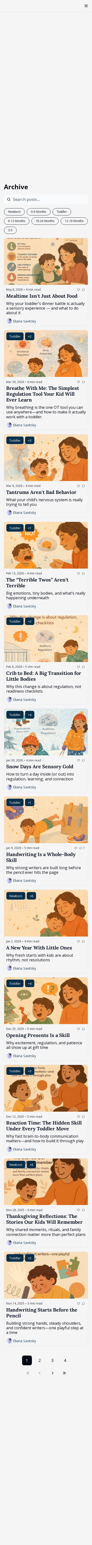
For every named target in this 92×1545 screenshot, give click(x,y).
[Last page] (64, 1373)
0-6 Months (38, 212)
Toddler (62, 212)
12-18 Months (74, 221)
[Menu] (86, 6)
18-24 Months (45, 221)
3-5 (10, 230)
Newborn (14, 212)
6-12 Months (16, 221)
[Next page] (52, 1373)
